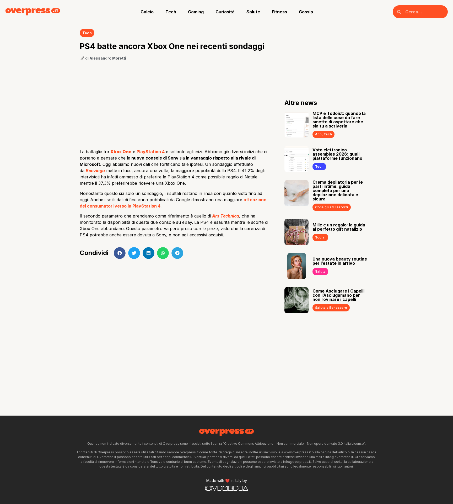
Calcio (147, 11)
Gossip (306, 11)
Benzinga (95, 170)
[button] (120, 253)
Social (320, 237)
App (318, 134)
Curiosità (225, 11)
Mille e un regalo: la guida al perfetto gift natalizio (338, 227)
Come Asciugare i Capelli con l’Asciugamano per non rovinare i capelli (338, 295)
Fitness (279, 11)
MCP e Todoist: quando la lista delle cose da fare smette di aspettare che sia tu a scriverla (339, 120)
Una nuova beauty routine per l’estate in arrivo (339, 261)
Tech (170, 11)
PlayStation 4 (151, 151)
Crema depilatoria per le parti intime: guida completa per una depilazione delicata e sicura (337, 190)
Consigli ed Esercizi (331, 207)
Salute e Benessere (331, 308)
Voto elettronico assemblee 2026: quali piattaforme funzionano (337, 154)
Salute (253, 11)
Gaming (196, 11)
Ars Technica (225, 216)
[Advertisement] (174, 103)
